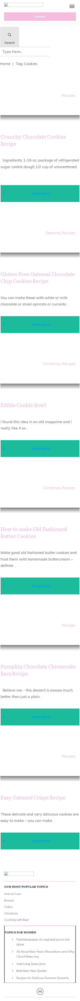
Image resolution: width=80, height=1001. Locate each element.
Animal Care (12, 894)
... (1, 173)
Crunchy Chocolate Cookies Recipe (33, 140)
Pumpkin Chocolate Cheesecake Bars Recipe (38, 670)
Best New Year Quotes (31, 971)
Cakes (8, 907)
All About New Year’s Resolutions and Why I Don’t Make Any (45, 954)
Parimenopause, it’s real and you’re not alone (42, 942)
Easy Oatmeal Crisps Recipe (33, 797)
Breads (9, 900)
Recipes (68, 95)
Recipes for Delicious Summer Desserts (42, 978)
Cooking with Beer (16, 920)
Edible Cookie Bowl (23, 404)
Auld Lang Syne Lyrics (31, 964)
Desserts (53, 232)
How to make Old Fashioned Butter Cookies (34, 532)
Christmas (51, 363)
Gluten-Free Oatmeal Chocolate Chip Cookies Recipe (38, 277)
